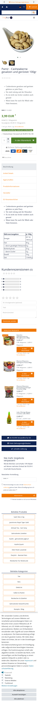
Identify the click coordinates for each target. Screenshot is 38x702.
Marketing (8, 678)
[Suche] (33, 12)
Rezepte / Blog (19, 609)
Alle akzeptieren (19, 690)
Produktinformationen (11, 186)
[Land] (20, 7)
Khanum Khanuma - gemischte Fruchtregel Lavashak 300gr (24, 387)
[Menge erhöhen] (8, 139)
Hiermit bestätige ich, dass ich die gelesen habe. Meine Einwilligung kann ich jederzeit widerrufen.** (18, 487)
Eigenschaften (8, 180)
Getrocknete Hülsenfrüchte (19, 604)
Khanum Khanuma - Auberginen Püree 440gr (24, 361)
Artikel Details (8, 173)
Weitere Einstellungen (9, 686)
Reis (19, 582)
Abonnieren (18, 496)
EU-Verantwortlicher (10, 199)
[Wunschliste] (24, 7)
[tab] (19, 166)
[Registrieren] (7, 7)
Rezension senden (9, 321)
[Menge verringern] (8, 141)
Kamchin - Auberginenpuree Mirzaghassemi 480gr (23, 336)
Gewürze (19, 587)
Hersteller (6, 193)
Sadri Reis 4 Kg (19, 517)
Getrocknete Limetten (19, 533)
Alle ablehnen (19, 699)
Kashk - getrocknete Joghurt (19, 539)
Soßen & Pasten (19, 593)
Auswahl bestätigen (19, 695)
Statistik (8, 675)
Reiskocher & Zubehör (19, 598)
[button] (4, 2)
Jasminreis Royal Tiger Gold (19, 522)
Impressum (29, 660)
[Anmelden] (3, 7)
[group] (9, 340)
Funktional (9, 683)
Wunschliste (7, 157)
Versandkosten (19, 126)
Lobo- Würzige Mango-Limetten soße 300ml (24, 413)
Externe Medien (10, 680)
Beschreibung (8, 167)
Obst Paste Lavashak (19, 550)
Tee (19, 576)
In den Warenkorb (23, 140)
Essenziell (8, 672)
